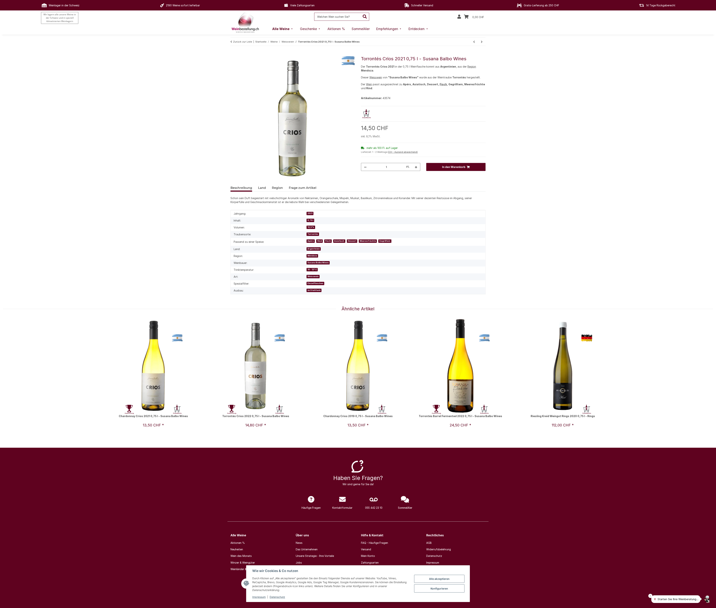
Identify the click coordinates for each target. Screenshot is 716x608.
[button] (459, 17)
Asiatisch (339, 241)
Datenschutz (277, 596)
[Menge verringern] (365, 167)
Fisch (443, 84)
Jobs (299, 562)
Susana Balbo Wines (318, 262)
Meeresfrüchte (368, 241)
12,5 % (310, 227)
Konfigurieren (439, 588)
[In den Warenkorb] (233, 54)
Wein (369, 84)
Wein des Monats (241, 555)
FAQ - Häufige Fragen (374, 542)
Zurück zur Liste (242, 41)
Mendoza (312, 256)
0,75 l (310, 220)
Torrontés (312, 234)
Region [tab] (277, 188)
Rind (319, 241)
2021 (310, 213)
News (299, 542)
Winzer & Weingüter (242, 562)
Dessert (352, 241)
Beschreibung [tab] (241, 188)
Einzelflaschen (315, 283)
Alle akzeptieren (439, 578)
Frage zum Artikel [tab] (302, 188)
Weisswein (375, 77)
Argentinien (313, 249)
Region (471, 66)
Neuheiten (236, 549)
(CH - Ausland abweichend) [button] (403, 152)
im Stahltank (314, 290)
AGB (429, 542)
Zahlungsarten (370, 562)
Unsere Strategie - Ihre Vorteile (315, 555)
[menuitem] (283, 29)
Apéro (310, 241)
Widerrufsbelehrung (438, 549)
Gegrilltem (384, 241)
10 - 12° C (312, 269)
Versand (366, 549)
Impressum (259, 596)
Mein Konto (368, 555)
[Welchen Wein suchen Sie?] (364, 17)
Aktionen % (237, 542)
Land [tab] (262, 188)
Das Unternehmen (307, 549)
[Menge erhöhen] (416, 167)
